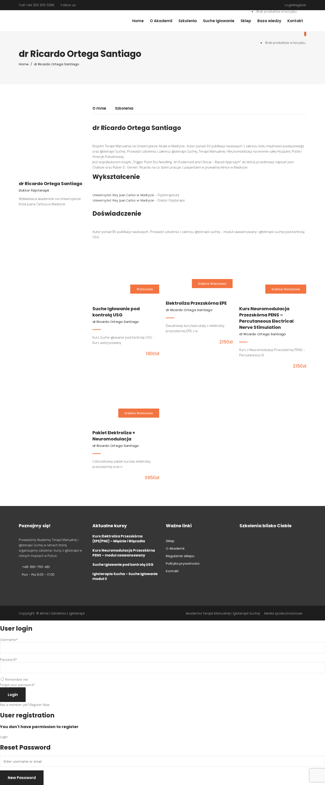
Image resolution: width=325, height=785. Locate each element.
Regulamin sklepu (180, 556)
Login (289, 5)
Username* (9, 639)
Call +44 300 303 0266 (36, 5)
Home (24, 64)
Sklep (170, 541)
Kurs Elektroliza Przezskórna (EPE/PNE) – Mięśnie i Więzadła (118, 538)
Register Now (40, 704)
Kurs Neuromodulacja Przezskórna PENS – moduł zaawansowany (123, 553)
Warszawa (145, 289)
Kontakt (172, 571)
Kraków (203, 283)
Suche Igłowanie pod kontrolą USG (122, 564)
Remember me (16, 679)
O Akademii (175, 548)
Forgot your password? (17, 684)
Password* (8, 659)
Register (299, 5)
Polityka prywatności (182, 563)
